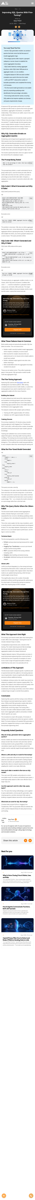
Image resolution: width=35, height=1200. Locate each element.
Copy (31, 163)
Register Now (17, 329)
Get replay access (21, 333)
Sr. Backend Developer (13, 821)
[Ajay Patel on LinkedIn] (16, 819)
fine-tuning (20, 382)
